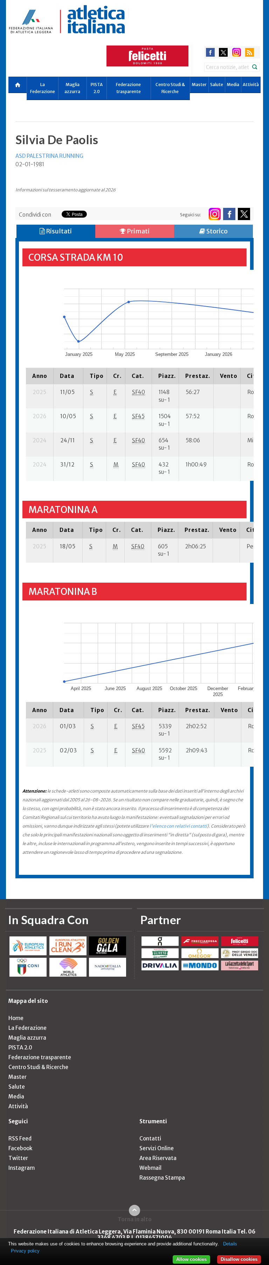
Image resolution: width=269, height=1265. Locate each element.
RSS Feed (20, 1138)
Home (15, 1018)
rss (249, 52)
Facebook (20, 1148)
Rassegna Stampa (162, 1177)
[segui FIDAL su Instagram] (214, 214)
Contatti (150, 1138)
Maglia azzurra (72, 88)
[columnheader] (40, 376)
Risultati (58, 231)
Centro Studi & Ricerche (170, 88)
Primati (138, 231)
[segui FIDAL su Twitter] (244, 214)
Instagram (21, 1168)
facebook (210, 52)
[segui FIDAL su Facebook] (229, 214)
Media (233, 84)
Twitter (18, 1158)
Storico (216, 231)
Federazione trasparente (128, 88)
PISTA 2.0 (97, 88)
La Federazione (42, 88)
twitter (223, 52)
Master (199, 84)
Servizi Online (156, 1148)
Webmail (150, 1168)
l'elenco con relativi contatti (178, 826)
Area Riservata (158, 1158)
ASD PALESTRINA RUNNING (49, 156)
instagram (236, 52)
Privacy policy (25, 1250)
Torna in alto (135, 1219)
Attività (251, 84)
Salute (216, 84)
